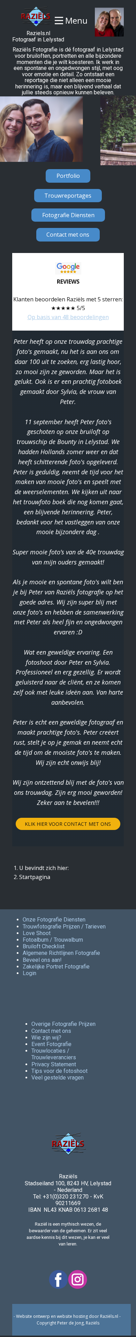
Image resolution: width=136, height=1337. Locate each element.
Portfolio (68, 176)
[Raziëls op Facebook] (58, 1279)
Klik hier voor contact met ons (68, 824)
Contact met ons (67, 234)
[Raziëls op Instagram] (77, 1279)
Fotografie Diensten (68, 215)
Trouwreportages (67, 195)
